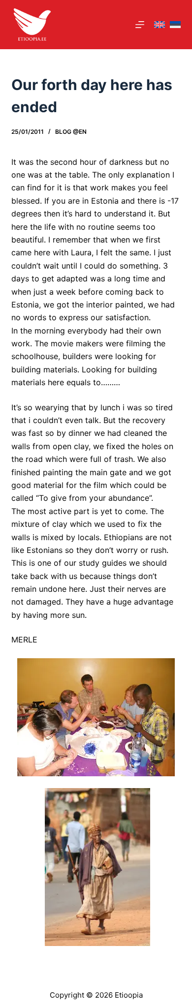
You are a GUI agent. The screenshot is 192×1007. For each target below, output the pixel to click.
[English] (159, 25)
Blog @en (71, 131)
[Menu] (139, 24)
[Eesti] (175, 25)
